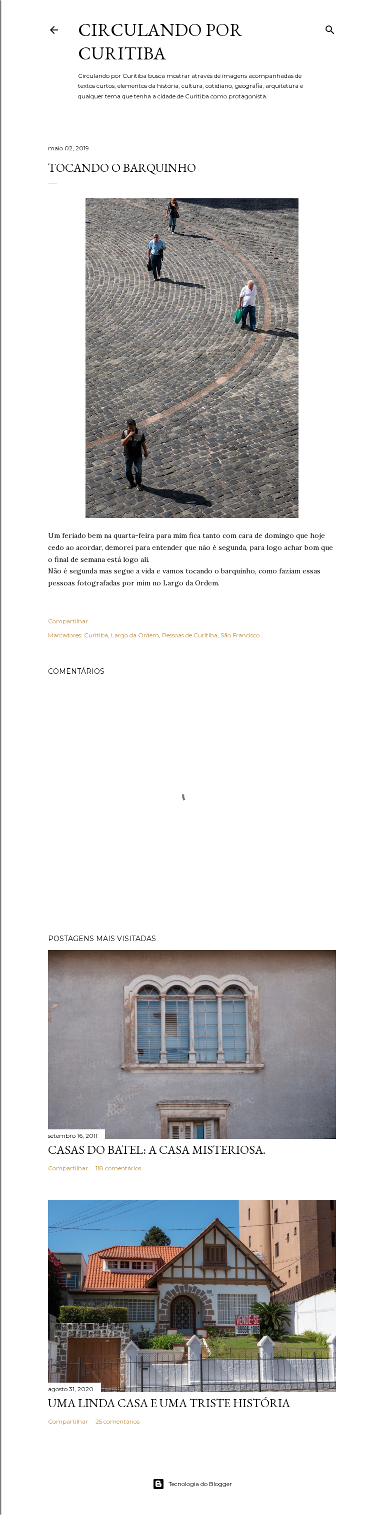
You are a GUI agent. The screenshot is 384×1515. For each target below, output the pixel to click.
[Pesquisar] (330, 27)
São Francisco (240, 635)
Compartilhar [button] (68, 621)
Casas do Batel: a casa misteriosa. (157, 1149)
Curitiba (96, 635)
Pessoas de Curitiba (190, 635)
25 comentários (118, 1421)
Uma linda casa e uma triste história (169, 1403)
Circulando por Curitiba (160, 41)
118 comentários (118, 1168)
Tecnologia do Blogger (200, 1484)
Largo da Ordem (135, 635)
